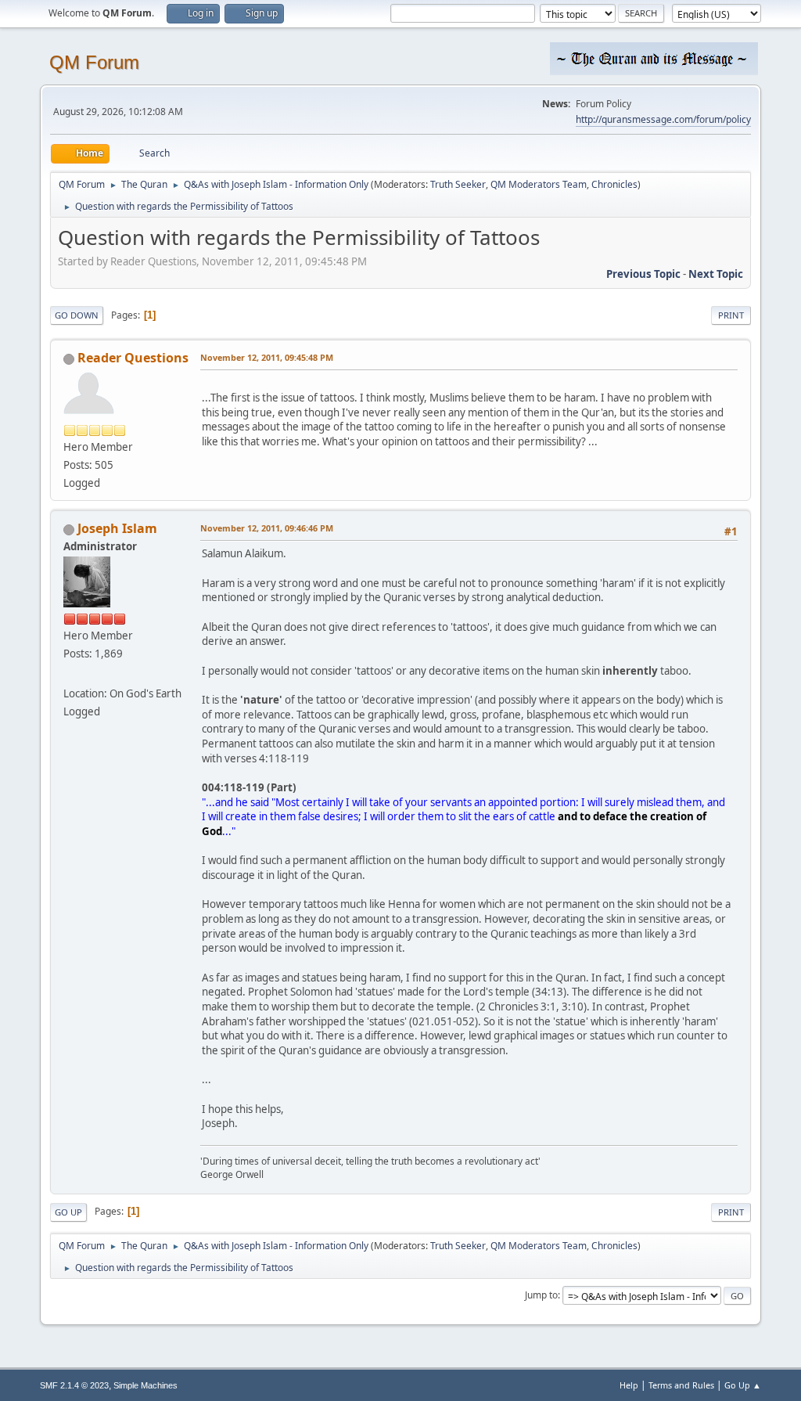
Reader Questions (133, 357)
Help (629, 1385)
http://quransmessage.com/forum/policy (663, 119)
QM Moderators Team (538, 184)
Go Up (68, 1212)
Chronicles (614, 184)
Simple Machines (145, 1385)
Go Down (77, 315)
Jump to (541, 1295)
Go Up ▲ (742, 1385)
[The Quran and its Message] (69, 674)
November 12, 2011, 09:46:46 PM (266, 528)
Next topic (715, 274)
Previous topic (643, 274)
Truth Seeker (458, 184)
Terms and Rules (681, 1385)
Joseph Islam (117, 528)
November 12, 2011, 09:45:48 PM (266, 357)
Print (731, 315)
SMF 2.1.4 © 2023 (74, 1385)
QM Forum (94, 62)
